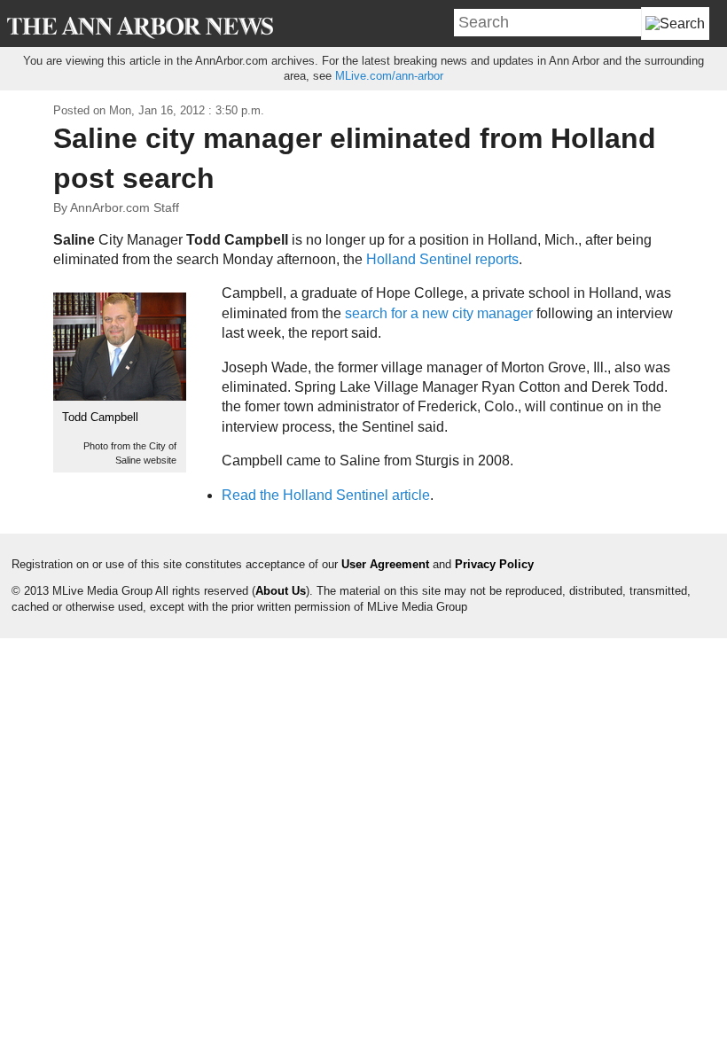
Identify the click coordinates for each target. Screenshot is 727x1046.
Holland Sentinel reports (442, 259)
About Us (280, 590)
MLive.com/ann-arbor (389, 75)
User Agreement (385, 564)
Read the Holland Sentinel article (326, 495)
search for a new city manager (439, 313)
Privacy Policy (494, 564)
